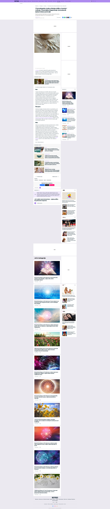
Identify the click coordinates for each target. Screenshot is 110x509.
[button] (59, 17)
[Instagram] (55, 506)
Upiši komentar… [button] (39, 203)
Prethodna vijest (39, 176)
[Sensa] (16, 1)
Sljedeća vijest (54, 176)
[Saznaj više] (75, 190)
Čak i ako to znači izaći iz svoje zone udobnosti (43, 117)
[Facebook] (53, 506)
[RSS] (57, 506)
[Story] (54, 502)
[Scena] (56, 502)
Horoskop (37, 70)
